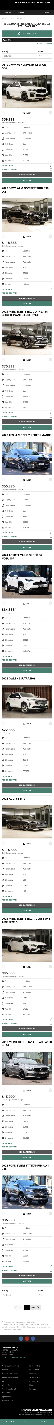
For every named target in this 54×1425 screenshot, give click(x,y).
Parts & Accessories (10, 1374)
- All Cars (18, 19)
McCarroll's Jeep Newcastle (33, 2)
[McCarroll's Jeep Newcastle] (9, 5)
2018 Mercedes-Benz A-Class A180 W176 (27, 1043)
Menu (46, 13)
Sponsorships (7, 1397)
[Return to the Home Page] (7, 1412)
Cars (10, 19)
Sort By (5, 51)
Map (4, 1358)
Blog (31, 1385)
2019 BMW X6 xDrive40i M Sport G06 (25, 66)
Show (40, 51)
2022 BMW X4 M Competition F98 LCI (25, 189)
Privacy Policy (34, 1381)
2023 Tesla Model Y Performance (26, 435)
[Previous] (3, 112)
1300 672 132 (13, 1355)
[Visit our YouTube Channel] (27, 1338)
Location (21, 13)
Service (5, 1370)
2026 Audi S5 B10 (13, 798)
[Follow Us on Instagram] (21, 1338)
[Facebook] (1, 18)
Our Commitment (9, 1389)
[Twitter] (4, 18)
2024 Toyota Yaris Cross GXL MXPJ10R (23, 556)
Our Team (6, 1393)
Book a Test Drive (27, 174)
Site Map (32, 1389)
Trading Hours (18, 1358)
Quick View (7, 166)
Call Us (8, 13)
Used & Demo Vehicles (11, 1366)
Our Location (34, 1370)
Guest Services (8, 1401)
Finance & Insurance (10, 1377)
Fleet (4, 1381)
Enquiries (33, 1374)
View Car (27, 180)
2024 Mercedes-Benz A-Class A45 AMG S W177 (26, 920)
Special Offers (34, 1366)
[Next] (50, 112)
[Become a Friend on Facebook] (33, 1338)
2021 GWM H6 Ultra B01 (18, 678)
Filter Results (29, 33)
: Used (8, 40)
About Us (6, 1385)
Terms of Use (34, 1377)
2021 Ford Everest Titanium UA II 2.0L (26, 1167)
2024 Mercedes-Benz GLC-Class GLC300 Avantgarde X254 (25, 313)
